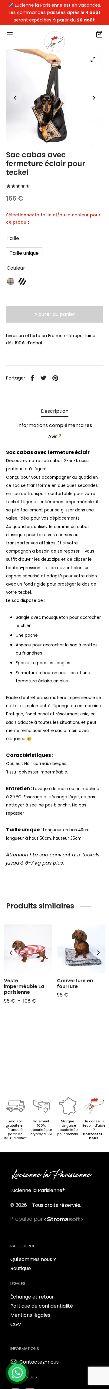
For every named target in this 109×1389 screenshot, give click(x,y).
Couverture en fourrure (75, 983)
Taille (13, 238)
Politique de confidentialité (41, 1305)
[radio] (24, 253)
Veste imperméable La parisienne (24, 986)
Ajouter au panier (54, 314)
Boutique (20, 1268)
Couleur (16, 267)
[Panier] (99, 34)
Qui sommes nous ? (33, 1259)
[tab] (54, 411)
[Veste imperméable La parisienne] (28, 948)
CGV (15, 1324)
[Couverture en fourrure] (81, 948)
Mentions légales (30, 1315)
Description (54, 411)
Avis (54, 436)
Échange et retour (32, 1296)
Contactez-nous (94, 1136)
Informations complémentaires (54, 425)
